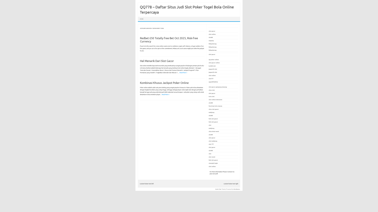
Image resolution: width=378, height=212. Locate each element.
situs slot (212, 90)
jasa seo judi (214, 174)
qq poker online (214, 59)
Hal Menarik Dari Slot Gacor (157, 60)
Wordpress (237, 189)
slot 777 (211, 144)
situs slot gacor (214, 109)
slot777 (211, 78)
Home (141, 19)
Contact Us (230, 172)
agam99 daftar (213, 82)
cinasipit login (213, 163)
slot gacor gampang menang (218, 87)
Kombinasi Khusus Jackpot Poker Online (164, 82)
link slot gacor (213, 122)
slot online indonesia (215, 99)
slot (210, 153)
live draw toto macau (215, 106)
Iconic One (218, 189)
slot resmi (212, 157)
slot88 (211, 37)
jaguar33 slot (213, 69)
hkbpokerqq (212, 43)
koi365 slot (212, 66)
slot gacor (212, 31)
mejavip (211, 40)
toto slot (211, 96)
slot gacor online (214, 62)
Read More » (183, 72)
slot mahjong (213, 141)
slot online (212, 34)
